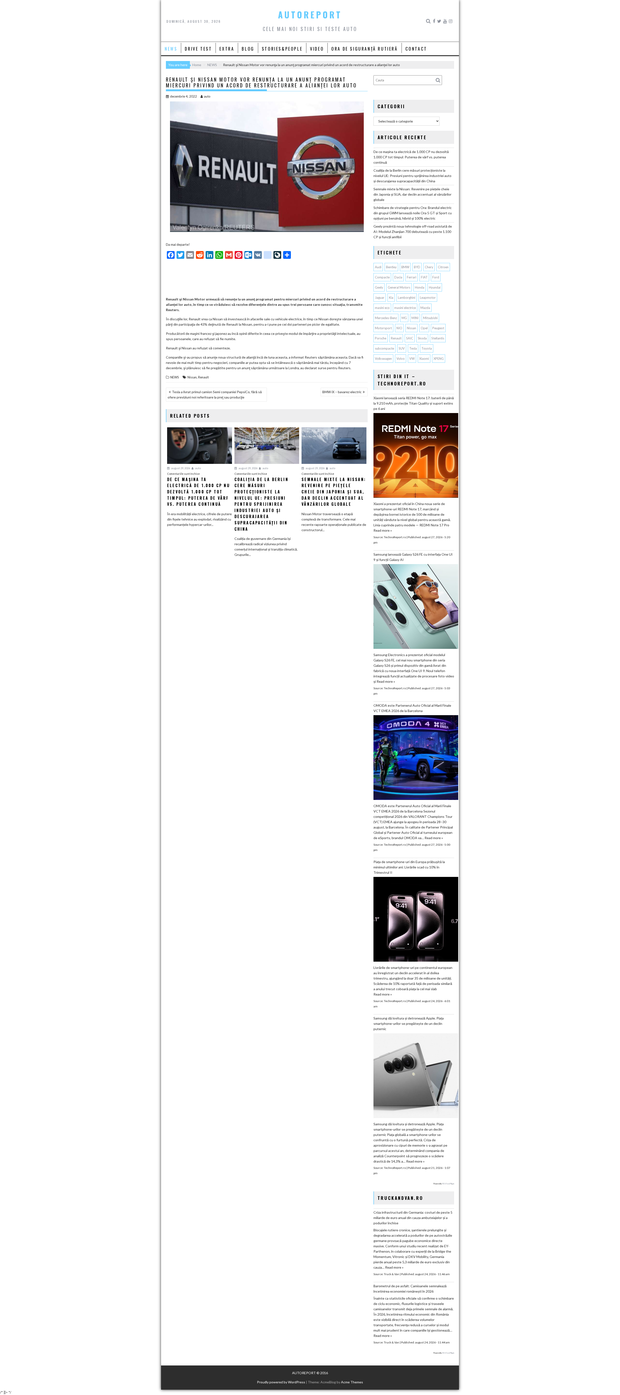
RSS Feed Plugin (448, 1184)
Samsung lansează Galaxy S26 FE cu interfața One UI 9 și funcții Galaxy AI (413, 557)
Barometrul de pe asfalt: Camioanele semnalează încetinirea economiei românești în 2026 (410, 1288)
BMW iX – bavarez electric (342, 392)
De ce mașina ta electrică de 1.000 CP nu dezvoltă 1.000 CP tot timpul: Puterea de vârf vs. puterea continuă (411, 157)
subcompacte (384, 348)
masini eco (382, 308)
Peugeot (438, 328)
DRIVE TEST (198, 49)
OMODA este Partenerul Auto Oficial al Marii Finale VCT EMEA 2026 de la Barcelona (412, 708)
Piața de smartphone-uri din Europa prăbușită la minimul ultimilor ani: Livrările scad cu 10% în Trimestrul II (409, 867)
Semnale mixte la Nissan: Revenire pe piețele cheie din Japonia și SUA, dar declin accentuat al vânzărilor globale (412, 194)
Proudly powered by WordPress (281, 1382)
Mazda (425, 308)
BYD (417, 267)
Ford (435, 277)
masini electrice (405, 308)
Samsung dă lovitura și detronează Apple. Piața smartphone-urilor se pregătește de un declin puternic (408, 1023)
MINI (414, 318)
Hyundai (435, 287)
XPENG (439, 358)
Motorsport (383, 328)
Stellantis (437, 338)
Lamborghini (406, 297)
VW (412, 358)
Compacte (382, 277)
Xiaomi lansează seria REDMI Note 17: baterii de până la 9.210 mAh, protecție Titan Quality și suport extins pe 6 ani (413, 403)
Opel (424, 328)
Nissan (192, 377)
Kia (391, 297)
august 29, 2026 (180, 468)
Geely (379, 287)
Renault (203, 377)
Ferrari (411, 277)
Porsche (380, 338)
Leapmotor (428, 297)
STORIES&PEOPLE (282, 49)
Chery (429, 267)
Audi (378, 267)
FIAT (424, 277)
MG (404, 318)
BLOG (248, 49)
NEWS (171, 49)
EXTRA (226, 49)
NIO (399, 328)
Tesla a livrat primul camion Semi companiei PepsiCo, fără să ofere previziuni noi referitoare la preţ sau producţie (215, 394)
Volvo (400, 358)
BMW (405, 267)
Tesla (413, 348)
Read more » (382, 530)
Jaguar (379, 297)
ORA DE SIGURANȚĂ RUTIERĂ (364, 49)
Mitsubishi (430, 318)
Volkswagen (383, 358)
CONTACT (416, 49)
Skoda (422, 338)
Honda (419, 287)
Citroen (443, 267)
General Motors (399, 287)
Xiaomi (424, 358)
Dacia (398, 277)
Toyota (426, 348)
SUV (402, 348)
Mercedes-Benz (386, 318)
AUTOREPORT (310, 14)
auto (207, 96)
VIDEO (317, 49)
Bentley (391, 267)
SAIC (409, 338)
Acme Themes (352, 1382)
